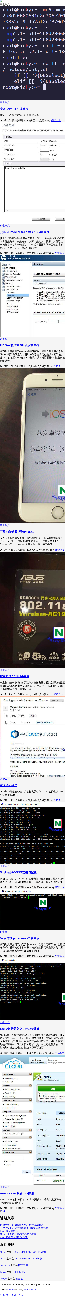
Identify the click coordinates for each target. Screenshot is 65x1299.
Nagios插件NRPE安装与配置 (18, 872)
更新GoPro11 (21, 1272)
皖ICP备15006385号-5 (11, 1295)
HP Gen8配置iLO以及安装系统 (19, 345)
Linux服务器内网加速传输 (14, 1237)
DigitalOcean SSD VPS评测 (28, 1258)
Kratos (10, 1289)
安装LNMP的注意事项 (14, 108)
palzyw (3, 1278)
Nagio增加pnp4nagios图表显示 (19, 938)
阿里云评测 (24, 1265)
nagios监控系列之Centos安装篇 (19, 1028)
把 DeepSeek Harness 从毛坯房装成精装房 (22, 1225)
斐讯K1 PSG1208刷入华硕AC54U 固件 (24, 232)
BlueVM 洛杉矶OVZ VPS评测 (30, 1252)
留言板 (19, 1278)
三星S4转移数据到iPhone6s (17, 531)
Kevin (3, 1272)
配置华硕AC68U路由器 (14, 676)
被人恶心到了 (8, 785)
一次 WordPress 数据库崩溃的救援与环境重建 (24, 1228)
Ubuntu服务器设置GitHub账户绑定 (18, 1234)
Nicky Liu (5, 1265)
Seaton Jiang (30, 1289)
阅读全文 (56, 120)
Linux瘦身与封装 (9, 1231)
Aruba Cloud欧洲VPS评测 (17, 1193)
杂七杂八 (5, 102)
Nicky (3, 1252)
